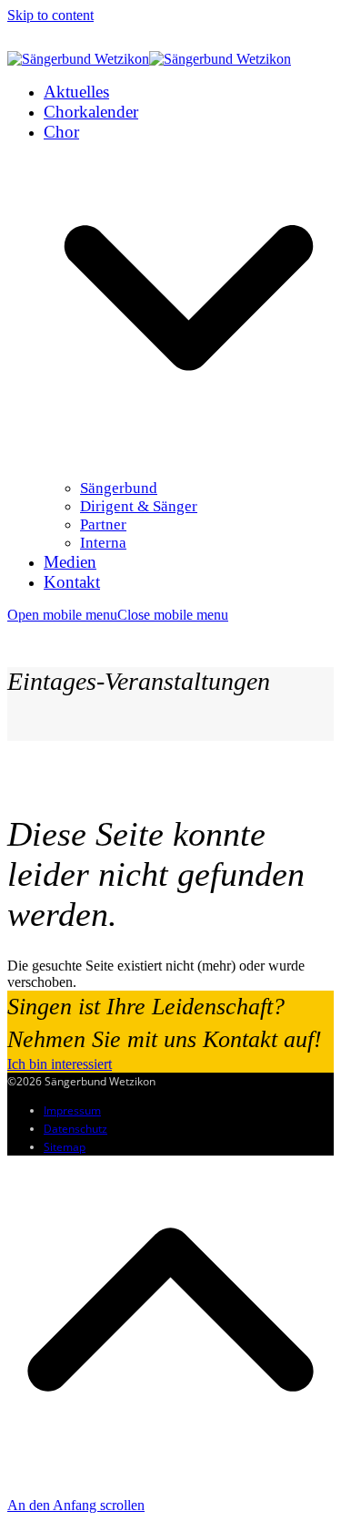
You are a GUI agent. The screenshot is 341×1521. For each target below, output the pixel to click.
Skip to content (50, 15)
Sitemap (64, 1147)
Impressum (72, 1110)
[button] (117, 614)
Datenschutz (75, 1128)
